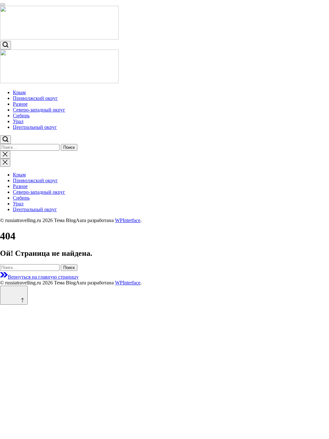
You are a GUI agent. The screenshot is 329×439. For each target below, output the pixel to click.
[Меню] (2, 4)
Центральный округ (35, 127)
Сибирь (21, 115)
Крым (19, 92)
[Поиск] (5, 45)
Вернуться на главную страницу (43, 277)
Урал (18, 121)
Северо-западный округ (39, 109)
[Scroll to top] (14, 295)
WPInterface (127, 220)
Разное (20, 104)
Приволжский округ (35, 98)
